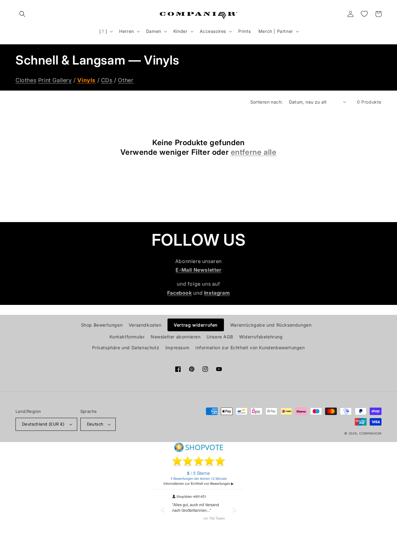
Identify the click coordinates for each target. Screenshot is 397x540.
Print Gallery (55, 80)
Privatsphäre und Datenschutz (125, 347)
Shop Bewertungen (102, 325)
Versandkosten (145, 325)
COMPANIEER (370, 433)
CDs (107, 80)
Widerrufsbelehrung (261, 336)
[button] (22, 14)
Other (125, 80)
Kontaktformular (127, 336)
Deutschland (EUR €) (43, 424)
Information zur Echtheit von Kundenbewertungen (250, 347)
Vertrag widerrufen (196, 325)
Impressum (177, 347)
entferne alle (254, 152)
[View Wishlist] (364, 14)
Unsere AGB (220, 336)
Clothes (26, 80)
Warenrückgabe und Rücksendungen (271, 325)
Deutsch (95, 424)
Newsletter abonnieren (176, 336)
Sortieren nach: (266, 102)
